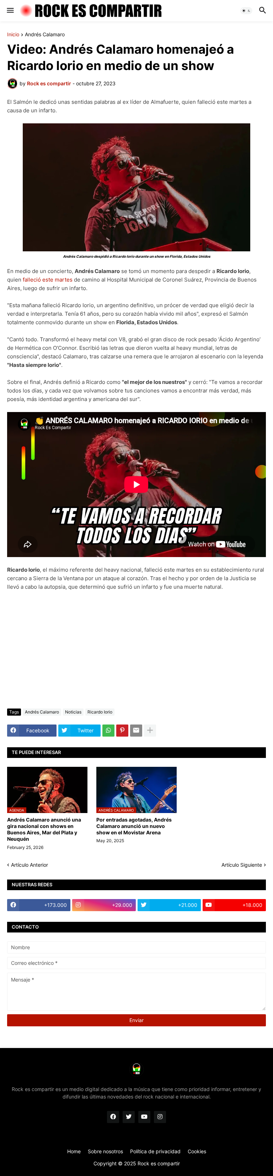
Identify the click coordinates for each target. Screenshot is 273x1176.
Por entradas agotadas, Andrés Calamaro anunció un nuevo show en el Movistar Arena (134, 826)
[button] (10, 11)
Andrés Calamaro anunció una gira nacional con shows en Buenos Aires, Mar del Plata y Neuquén (44, 829)
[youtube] (144, 1117)
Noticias (73, 712)
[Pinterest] (122, 731)
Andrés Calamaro (45, 34)
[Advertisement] (136, 650)
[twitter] (129, 1117)
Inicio (13, 34)
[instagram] (160, 1117)
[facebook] (113, 1117)
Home (74, 1151)
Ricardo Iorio (99, 712)
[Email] (136, 731)
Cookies (197, 1151)
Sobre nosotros (105, 1151)
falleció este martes (48, 279)
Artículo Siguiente (241, 865)
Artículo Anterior (29, 865)
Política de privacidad (155, 1151)
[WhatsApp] (108, 731)
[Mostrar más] (150, 731)
